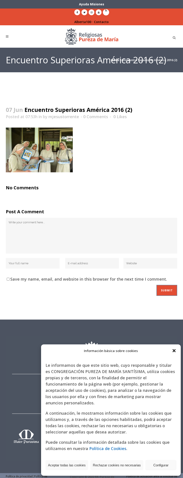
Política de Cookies (107, 448)
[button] (174, 350)
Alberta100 (82, 22)
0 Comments (95, 116)
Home (115, 60)
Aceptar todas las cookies (67, 465)
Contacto (101, 22)
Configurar (160, 465)
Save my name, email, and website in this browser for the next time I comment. (88, 279)
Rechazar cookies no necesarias (117, 465)
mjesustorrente (63, 116)
